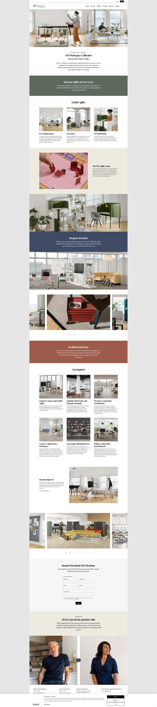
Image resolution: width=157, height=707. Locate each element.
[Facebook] (103, 691)
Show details (47, 704)
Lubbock (79, 692)
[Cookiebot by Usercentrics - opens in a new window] (36, 705)
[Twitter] (101, 691)
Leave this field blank (67, 576)
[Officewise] (39, 6)
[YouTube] (108, 691)
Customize (115, 700)
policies (77, 598)
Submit (78, 603)
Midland (84, 692)
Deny (116, 703)
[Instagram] (110, 691)
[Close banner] (127, 695)
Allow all (116, 696)
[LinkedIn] (105, 691)
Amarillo (89, 691)
